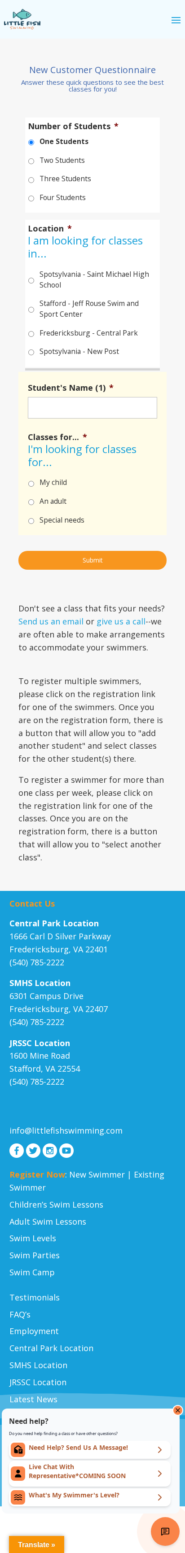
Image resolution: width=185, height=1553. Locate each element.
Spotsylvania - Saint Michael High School (94, 279)
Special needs (62, 520)
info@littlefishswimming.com (66, 1130)
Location (50, 228)
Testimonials (34, 1297)
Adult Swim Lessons (47, 1221)
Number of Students (73, 126)
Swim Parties (34, 1255)
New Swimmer (97, 1174)
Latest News (33, 1399)
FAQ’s (20, 1314)
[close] (177, 1410)
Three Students (65, 178)
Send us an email (51, 621)
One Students (64, 141)
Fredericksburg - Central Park (89, 333)
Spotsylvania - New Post (79, 351)
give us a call (121, 621)
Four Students (63, 197)
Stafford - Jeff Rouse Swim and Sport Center (89, 308)
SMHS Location (38, 1365)
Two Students (62, 160)
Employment (34, 1331)
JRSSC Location (37, 1382)
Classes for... (57, 437)
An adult (53, 501)
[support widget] (165, 1531)
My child (53, 482)
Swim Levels (32, 1238)
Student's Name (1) (71, 388)
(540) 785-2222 (36, 962)
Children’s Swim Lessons (56, 1204)
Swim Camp (32, 1272)
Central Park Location (51, 1348)
